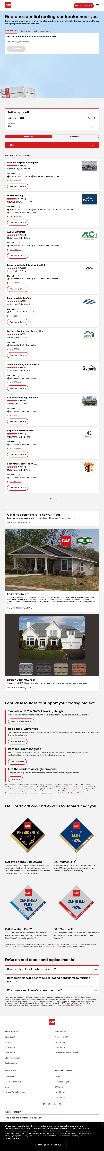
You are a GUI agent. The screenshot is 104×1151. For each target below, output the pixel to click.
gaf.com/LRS (56, 946)
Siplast (57, 1077)
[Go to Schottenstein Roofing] (89, 302)
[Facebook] (44, 1104)
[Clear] (89, 117)
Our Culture (60, 1048)
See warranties (18, 742)
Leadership (10, 1048)
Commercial (75, 136)
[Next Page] (56, 499)
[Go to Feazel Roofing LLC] (89, 199)
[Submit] (94, 117)
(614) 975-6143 (14, 250)
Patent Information (13, 1082)
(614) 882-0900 (14, 181)
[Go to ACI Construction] (89, 236)
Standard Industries (14, 1058)
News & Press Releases (15, 1092)
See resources (17, 762)
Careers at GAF (61, 1037)
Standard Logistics (63, 1082)
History (8, 1043)
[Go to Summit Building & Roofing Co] (89, 368)
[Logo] (8, 8)
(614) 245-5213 (14, 416)
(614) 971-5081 (14, 283)
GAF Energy (59, 1087)
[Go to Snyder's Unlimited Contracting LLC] (89, 269)
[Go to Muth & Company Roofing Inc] (89, 166)
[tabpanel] (52, 43)
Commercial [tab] (25, 31)
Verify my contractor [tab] (42, 31)
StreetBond (60, 1092)
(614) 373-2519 (14, 349)
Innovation (10, 1053)
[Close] (102, 1124)
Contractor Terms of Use (71, 793)
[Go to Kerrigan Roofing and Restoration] (89, 335)
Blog (7, 1087)
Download (15, 779)
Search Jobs (60, 1043)
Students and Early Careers (67, 1053)
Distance (11, 123)
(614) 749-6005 (14, 449)
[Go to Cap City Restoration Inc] (89, 434)
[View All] (19, 174)
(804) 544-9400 (14, 217)
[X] (49, 1104)
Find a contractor (83, 6)
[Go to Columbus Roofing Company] (89, 401)
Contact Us (10, 1077)
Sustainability (11, 1063)
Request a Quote (18, 187)
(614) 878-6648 (14, 383)
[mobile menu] (97, 5)
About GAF (10, 1037)
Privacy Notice (12, 1138)
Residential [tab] (11, 31)
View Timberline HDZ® (21, 722)
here (45, 946)
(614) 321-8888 (14, 316)
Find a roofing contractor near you (23, 1118)
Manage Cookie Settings (50, 1145)
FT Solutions (60, 1097)
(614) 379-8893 (14, 482)
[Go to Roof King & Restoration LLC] (89, 468)
